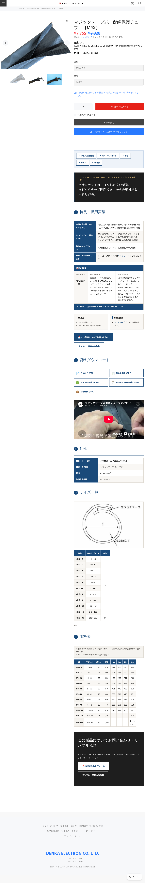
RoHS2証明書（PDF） (88, 382)
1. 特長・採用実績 (86, 155)
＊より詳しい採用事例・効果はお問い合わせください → (99, 306)
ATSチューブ (123, 255)
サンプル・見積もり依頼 (89, 346)
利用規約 (65, 831)
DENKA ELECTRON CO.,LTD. (72, 853)
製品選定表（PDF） (122, 373)
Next (67, 43)
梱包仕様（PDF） (85, 391)
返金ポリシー (78, 831)
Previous (5, 43)
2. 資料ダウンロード (108, 155)
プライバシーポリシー (72, 836)
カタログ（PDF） (85, 373)
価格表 (74, 826)
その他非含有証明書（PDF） (125, 382)
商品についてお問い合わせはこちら (111, 131)
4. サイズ (82, 162)
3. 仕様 (125, 155)
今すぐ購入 (109, 123)
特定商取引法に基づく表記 (91, 826)
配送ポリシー (92, 831)
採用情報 (64, 826)
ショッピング (86, 37)
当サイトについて (50, 826)
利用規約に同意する (86, 114)
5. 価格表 (96, 162)
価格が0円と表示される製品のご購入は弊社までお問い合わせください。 (108, 94)
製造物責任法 (53, 831)
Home (21, 8)
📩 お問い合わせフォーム (93, 766)
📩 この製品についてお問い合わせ (93, 337)
